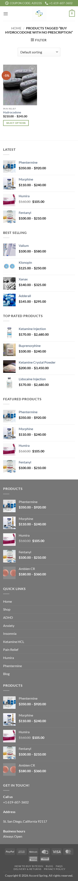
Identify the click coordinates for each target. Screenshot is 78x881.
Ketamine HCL (13, 642)
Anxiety (8, 625)
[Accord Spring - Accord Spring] (39, 13)
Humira (8, 658)
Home (16, 28)
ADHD (8, 617)
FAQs (59, 866)
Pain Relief (10, 649)
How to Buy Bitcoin (29, 866)
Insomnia (9, 633)
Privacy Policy (55, 869)
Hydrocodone (12, 112)
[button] (5, 14)
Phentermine (12, 666)
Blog (6, 674)
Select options (16, 123)
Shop (6, 609)
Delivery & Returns (27, 869)
